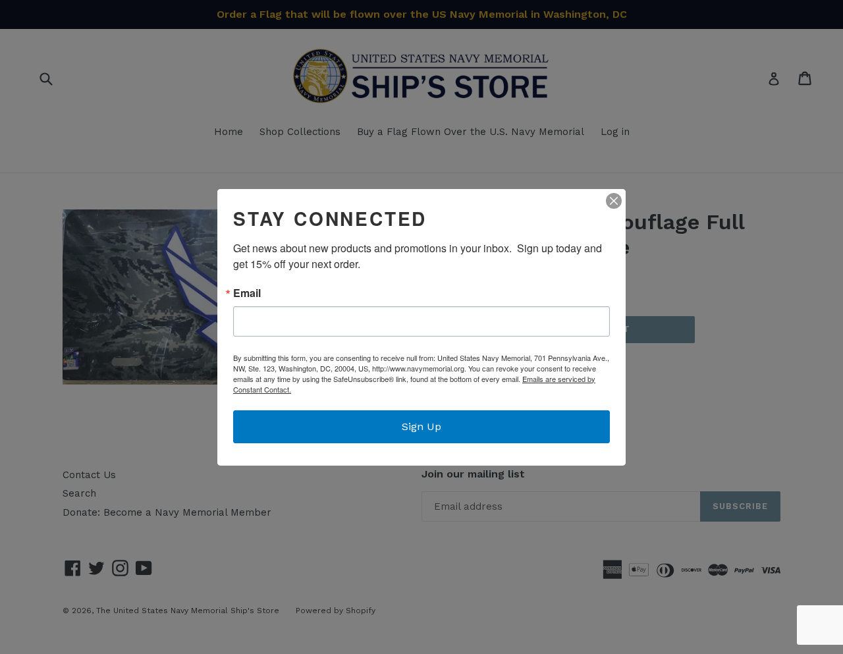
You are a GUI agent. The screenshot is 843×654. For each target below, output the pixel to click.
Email (247, 293)
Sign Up (421, 426)
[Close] (614, 201)
